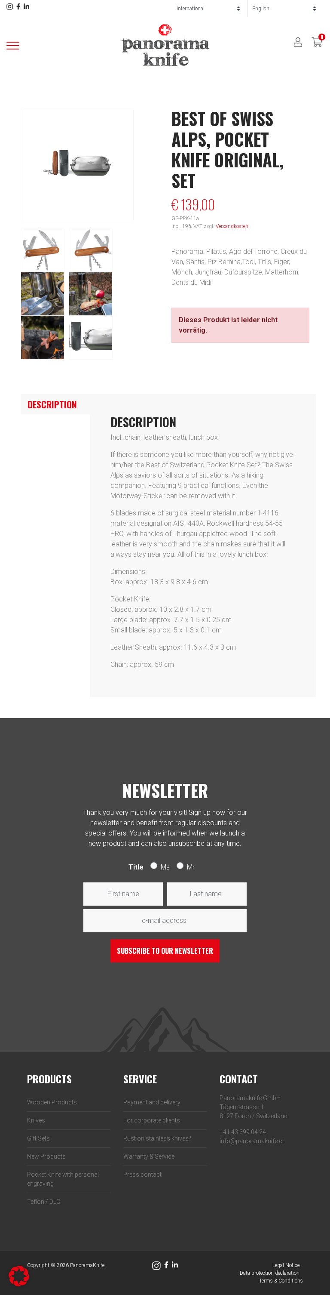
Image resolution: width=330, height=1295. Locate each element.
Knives (36, 1120)
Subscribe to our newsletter (165, 951)
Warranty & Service (148, 1156)
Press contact (142, 1174)
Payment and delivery (151, 1102)
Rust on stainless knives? (157, 1138)
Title (136, 867)
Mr (191, 867)
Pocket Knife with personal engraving (63, 1179)
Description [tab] (52, 404)
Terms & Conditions (281, 1281)
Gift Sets (38, 1138)
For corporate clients (151, 1120)
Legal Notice (285, 1265)
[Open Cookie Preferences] (19, 1275)
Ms (165, 867)
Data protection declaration (269, 1273)
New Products (46, 1156)
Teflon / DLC (43, 1201)
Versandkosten (232, 226)
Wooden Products (52, 1102)
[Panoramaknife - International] (165, 45)
